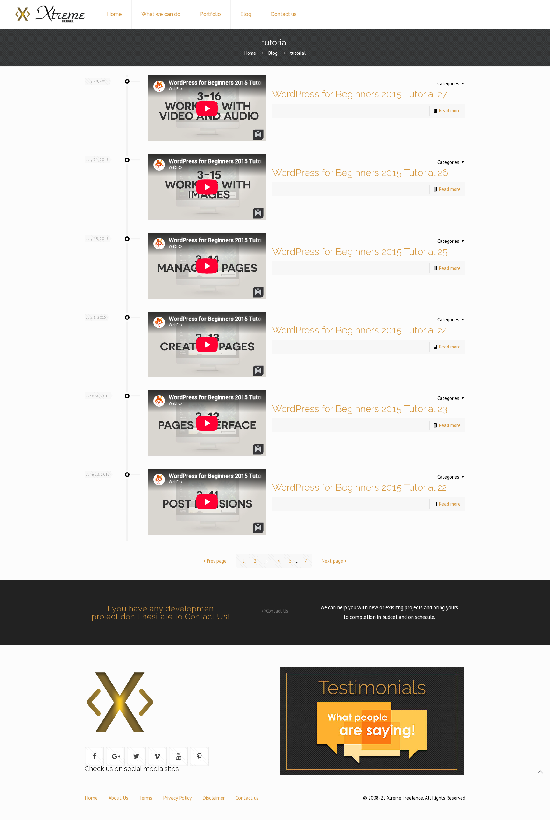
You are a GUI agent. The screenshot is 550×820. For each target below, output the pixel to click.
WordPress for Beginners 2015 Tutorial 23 (359, 408)
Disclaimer (213, 798)
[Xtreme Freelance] (50, 14)
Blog (273, 53)
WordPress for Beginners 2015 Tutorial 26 (360, 172)
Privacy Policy (177, 798)
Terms (145, 798)
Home (250, 53)
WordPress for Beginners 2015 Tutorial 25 (360, 251)
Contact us (247, 798)
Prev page (217, 561)
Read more (450, 111)
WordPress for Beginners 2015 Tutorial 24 (360, 330)
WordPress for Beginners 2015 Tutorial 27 (359, 94)
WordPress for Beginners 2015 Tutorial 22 (359, 487)
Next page (332, 561)
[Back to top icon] (540, 772)
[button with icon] (94, 756)
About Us (118, 798)
